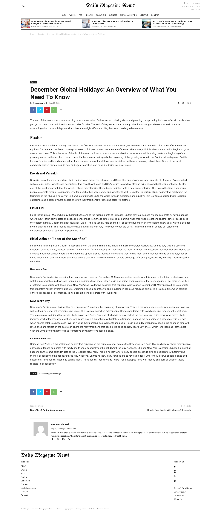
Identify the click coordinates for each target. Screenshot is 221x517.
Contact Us (179, 495)
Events (41, 34)
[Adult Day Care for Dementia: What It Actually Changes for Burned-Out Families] (25, 23)
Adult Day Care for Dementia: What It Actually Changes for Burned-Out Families (52, 22)
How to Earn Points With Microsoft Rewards (169, 410)
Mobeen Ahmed (40, 103)
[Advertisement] (110, 58)
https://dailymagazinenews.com (63, 429)
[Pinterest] (47, 110)
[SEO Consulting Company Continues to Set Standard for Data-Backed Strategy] (146, 23)
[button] (23, 6)
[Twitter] (40, 110)
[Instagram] (59, 439)
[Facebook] (33, 110)
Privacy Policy (180, 491)
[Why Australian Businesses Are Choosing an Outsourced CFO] (86, 23)
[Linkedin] (64, 439)
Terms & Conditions (183, 488)
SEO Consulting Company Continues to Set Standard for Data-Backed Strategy (172, 22)
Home (32, 34)
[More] (61, 110)
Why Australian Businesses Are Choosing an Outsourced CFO (112, 22)
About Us (178, 499)
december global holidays (50, 373)
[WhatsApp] (54, 110)
